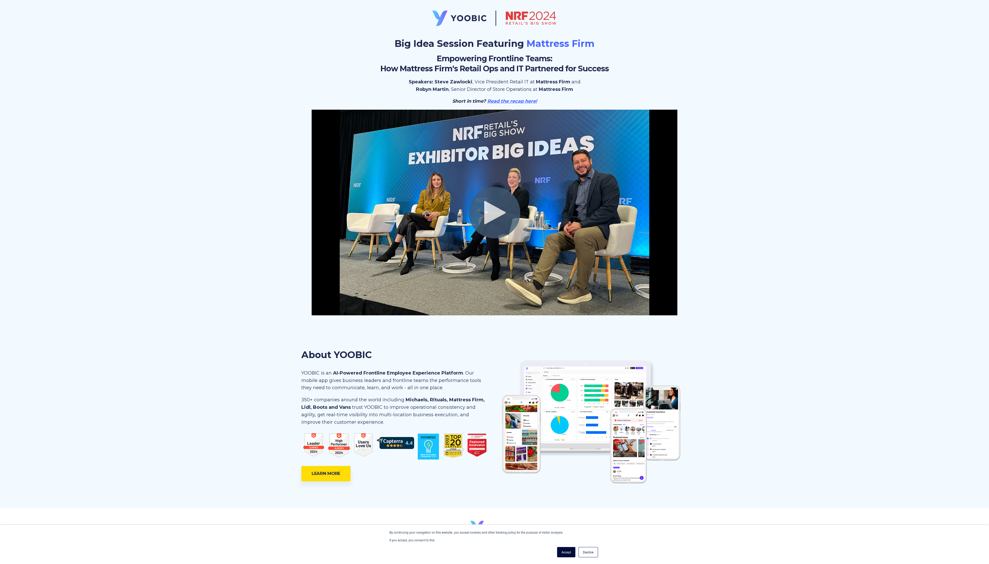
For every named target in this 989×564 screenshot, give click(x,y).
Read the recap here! (512, 101)
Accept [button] (566, 552)
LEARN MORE (326, 473)
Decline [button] (588, 552)
